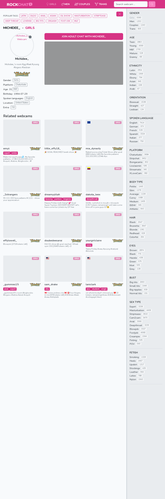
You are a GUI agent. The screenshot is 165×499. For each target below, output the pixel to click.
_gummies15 (11, 284)
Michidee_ (22, 59)
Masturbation (82, 16)
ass (88, 289)
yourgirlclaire (94, 240)
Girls (30, 28)
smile (14, 153)
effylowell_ (10, 240)
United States (22, 102)
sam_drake (51, 284)
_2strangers (10, 194)
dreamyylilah (52, 194)
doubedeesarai (53, 240)
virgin (104, 289)
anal (6, 289)
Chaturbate (21, 84)
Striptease (100, 16)
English (29, 98)
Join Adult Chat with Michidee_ (84, 36)
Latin (23, 16)
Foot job (65, 21)
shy (47, 289)
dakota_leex (93, 194)
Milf (15, 89)
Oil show (65, 16)
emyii (6, 148)
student (95, 289)
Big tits (40, 21)
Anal (43, 16)
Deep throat (12, 21)
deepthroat (92, 199)
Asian (53, 16)
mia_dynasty (93, 148)
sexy (89, 245)
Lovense (27, 21)
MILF (76, 21)
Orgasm (52, 21)
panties (58, 199)
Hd (13, 107)
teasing (49, 199)
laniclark (91, 284)
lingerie (67, 199)
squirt (7, 153)
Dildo (33, 16)
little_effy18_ (52, 148)
